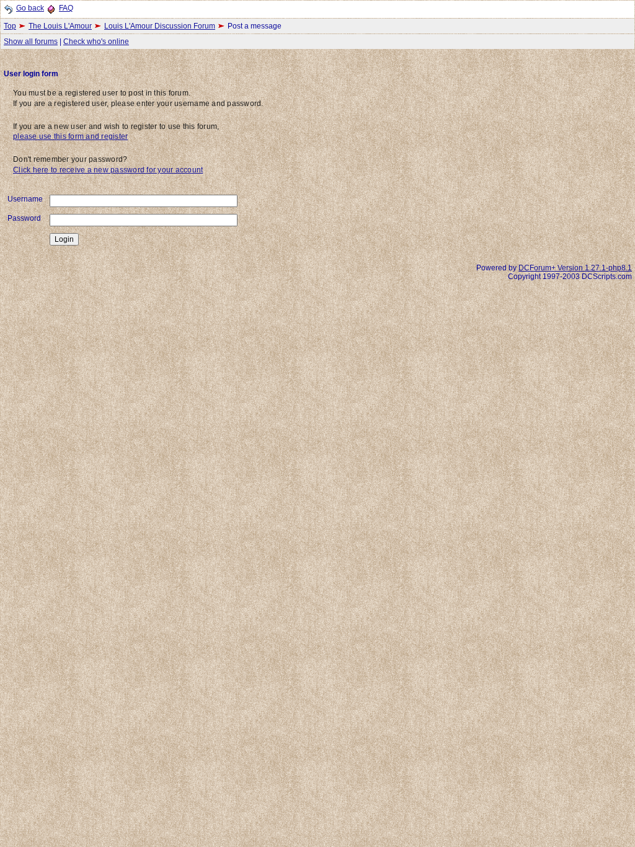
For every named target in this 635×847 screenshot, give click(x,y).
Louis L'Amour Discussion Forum (159, 26)
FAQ (66, 8)
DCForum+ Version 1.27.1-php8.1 (575, 268)
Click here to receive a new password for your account (108, 170)
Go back (30, 8)
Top (10, 26)
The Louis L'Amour (60, 26)
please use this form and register (70, 136)
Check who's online (96, 41)
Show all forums (31, 41)
